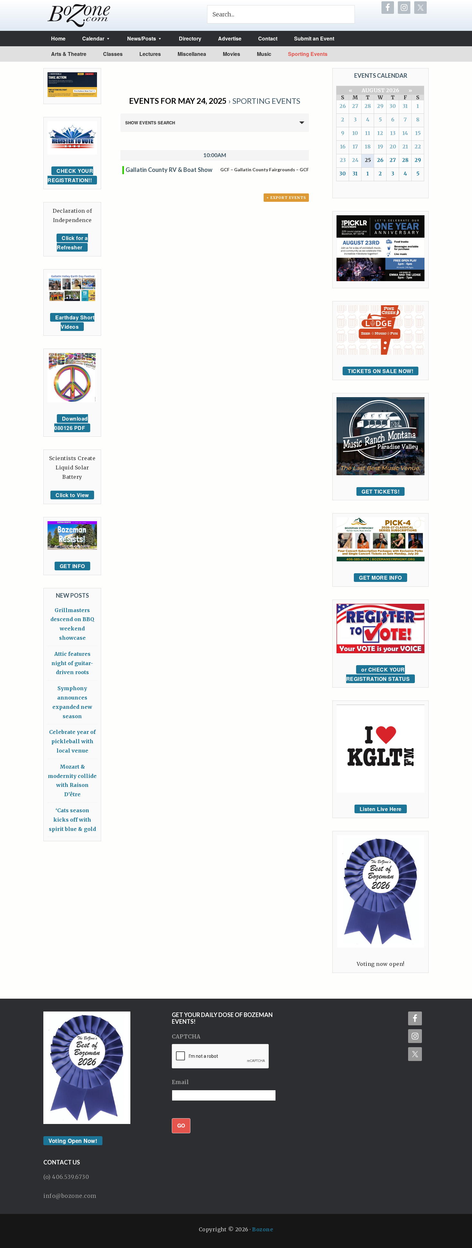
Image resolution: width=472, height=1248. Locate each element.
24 (355, 160)
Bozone (262, 1229)
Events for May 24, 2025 (178, 100)
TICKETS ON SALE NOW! (380, 371)
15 (418, 133)
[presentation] (220, 1056)
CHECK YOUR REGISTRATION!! (70, 175)
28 (367, 106)
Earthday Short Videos (74, 322)
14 (405, 133)
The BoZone (79, 15)
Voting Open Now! (72, 1141)
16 (342, 146)
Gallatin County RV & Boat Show (169, 169)
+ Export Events (286, 197)
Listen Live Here (381, 809)
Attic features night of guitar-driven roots (72, 663)
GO (181, 1125)
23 (343, 160)
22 (418, 146)
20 (392, 146)
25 (368, 160)
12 (380, 133)
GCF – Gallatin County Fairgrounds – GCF (264, 169)
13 (393, 133)
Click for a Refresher (72, 242)
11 (367, 133)
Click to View (72, 495)
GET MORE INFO (380, 577)
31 (405, 106)
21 (405, 146)
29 (380, 106)
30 (392, 106)
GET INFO (72, 566)
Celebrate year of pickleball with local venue (72, 741)
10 (355, 133)
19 (380, 146)
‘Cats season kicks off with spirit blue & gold (72, 819)
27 (355, 106)
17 (355, 146)
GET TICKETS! (380, 491)
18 (368, 146)
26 (342, 106)
